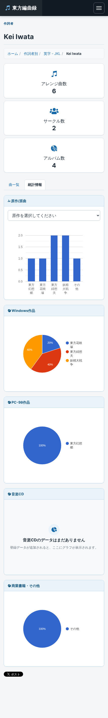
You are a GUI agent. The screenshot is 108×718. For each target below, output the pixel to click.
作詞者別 (31, 53)
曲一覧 (14, 184)
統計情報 (35, 184)
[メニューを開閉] (98, 8)
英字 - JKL (52, 53)
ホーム (13, 53)
